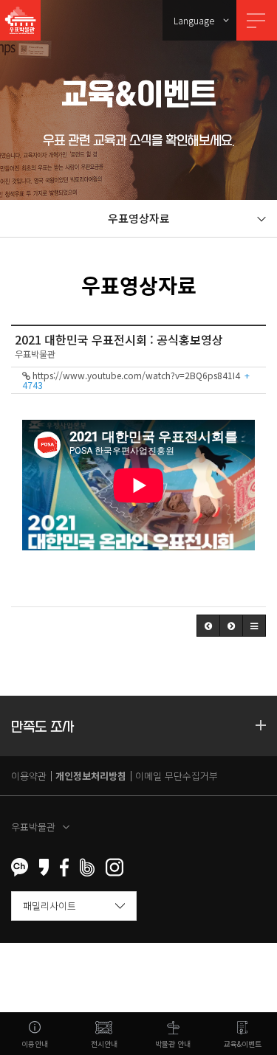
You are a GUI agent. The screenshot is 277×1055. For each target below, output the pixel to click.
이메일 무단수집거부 (176, 776)
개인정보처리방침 (90, 776)
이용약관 (29, 776)
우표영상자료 (139, 218)
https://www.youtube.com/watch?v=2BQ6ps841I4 (136, 380)
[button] (208, 626)
